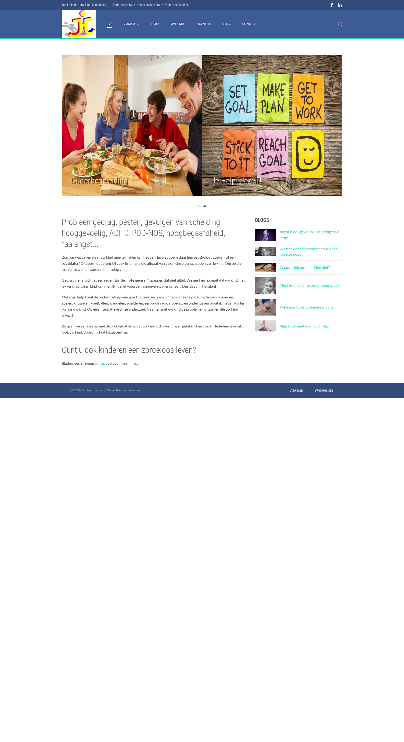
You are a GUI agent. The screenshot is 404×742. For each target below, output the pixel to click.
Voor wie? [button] (132, 24)
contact (101, 363)
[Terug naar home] (79, 24)
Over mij (177, 24)
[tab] (199, 206)
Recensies (203, 24)
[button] (340, 24)
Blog (226, 24)
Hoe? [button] (155, 24)
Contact (249, 24)
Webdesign (324, 390)
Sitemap (296, 390)
